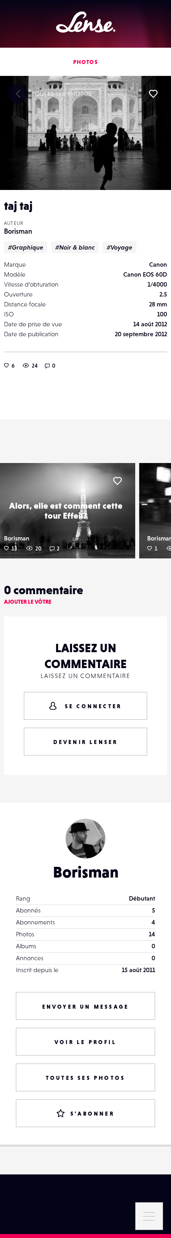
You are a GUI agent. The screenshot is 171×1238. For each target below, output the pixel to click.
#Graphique (25, 247)
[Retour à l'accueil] (85, 22)
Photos (85, 62)
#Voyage (119, 247)
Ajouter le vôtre (27, 602)
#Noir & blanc (75, 247)
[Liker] (153, 94)
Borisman (18, 231)
